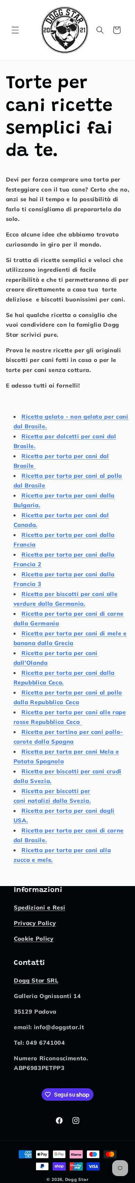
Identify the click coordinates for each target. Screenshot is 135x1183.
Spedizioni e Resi (39, 907)
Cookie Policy (34, 938)
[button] (15, 30)
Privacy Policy (35, 922)
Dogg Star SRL (36, 980)
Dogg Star (77, 1179)
